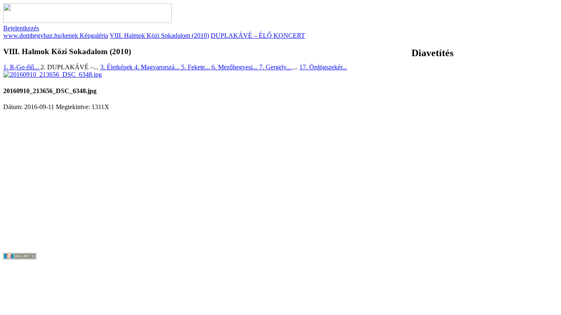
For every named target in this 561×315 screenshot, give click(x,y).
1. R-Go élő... (22, 67)
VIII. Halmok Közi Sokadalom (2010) (159, 35)
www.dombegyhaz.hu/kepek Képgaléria (55, 35)
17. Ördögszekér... (323, 67)
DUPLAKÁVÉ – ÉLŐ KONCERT (258, 35)
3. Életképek (117, 67)
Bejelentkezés (21, 28)
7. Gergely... (276, 67)
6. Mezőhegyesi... (235, 67)
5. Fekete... (196, 67)
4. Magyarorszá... (157, 67)
